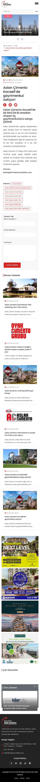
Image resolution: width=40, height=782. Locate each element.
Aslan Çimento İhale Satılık (13, 196)
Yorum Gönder (12, 265)
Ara (36, 11)
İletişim (22, 778)
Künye (16, 778)
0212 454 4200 (9, 749)
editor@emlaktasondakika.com (14, 753)
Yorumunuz (7, 242)
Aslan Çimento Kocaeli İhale (13, 192)
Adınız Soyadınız (10, 219)
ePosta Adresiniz (10, 230)
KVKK (28, 778)
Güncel (8, 16)
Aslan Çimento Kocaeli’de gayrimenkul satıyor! (15, 517)
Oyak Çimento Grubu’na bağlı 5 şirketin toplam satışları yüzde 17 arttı (18, 349)
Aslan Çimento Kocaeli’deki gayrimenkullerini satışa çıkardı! (18, 475)
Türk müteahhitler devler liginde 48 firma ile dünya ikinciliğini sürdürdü (18, 31)
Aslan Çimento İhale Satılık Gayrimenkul (17, 208)
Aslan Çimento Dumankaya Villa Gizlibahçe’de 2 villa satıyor (18, 306)
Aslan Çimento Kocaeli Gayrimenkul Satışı (17, 188)
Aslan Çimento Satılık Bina (13, 204)
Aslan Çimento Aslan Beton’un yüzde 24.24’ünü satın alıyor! (20, 434)
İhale (16, 46)
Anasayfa (8, 46)
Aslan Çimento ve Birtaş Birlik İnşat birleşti (19, 392)
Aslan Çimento (16, 183)
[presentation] (18, 39)
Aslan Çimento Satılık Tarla (13, 200)
